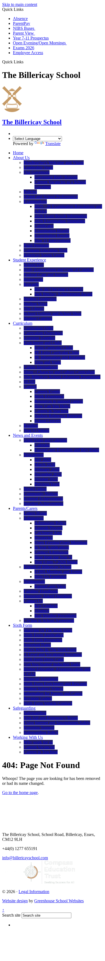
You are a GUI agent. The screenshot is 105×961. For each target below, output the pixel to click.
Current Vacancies (39, 747)
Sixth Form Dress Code (44, 659)
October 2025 (46, 479)
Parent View (24, 33)
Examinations (35, 201)
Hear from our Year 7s (53, 557)
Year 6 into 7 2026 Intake (56, 562)
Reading (31, 425)
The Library (34, 308)
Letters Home (35, 513)
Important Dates (37, 644)
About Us (21, 157)
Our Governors (37, 172)
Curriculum (22, 323)
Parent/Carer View (50, 586)
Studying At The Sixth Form (48, 630)
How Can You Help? (52, 406)
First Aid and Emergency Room (51, 718)
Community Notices (41, 493)
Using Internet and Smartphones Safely (57, 722)
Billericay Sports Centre (44, 255)
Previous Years (47, 484)
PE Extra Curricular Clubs (56, 352)
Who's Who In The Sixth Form (50, 649)
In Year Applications (51, 547)
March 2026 (44, 464)
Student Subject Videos (43, 688)
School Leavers (47, 420)
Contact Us (33, 601)
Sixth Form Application (44, 635)
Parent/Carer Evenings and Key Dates (66, 450)
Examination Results (51, 235)
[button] (25, 61)
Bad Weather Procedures (55, 615)
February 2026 (47, 469)
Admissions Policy (50, 523)
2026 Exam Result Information (60, 216)
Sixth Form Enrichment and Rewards (55, 683)
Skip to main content (19, 4)
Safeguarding (24, 708)
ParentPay (21, 23)
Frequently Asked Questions (48, 596)
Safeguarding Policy (41, 732)
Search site (11, 915)
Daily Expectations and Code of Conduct (59, 269)
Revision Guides (38, 698)
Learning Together (39, 338)
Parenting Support (39, 727)
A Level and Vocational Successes (53, 654)
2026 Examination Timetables (59, 221)
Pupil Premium (36, 245)
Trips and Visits (47, 362)
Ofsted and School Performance (51, 196)
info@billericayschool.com (25, 857)
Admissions (34, 518)
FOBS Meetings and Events (58, 571)
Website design (15, 900)
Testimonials (34, 581)
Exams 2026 (23, 47)
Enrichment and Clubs (43, 342)
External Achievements (43, 498)
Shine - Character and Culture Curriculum (59, 372)
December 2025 (48, 474)
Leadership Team (38, 167)
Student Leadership (40, 299)
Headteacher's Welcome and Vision (54, 162)
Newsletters (34, 454)
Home (18, 152)
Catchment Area (48, 532)
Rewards (31, 284)
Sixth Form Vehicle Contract (48, 703)
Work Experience (49, 396)
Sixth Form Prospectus (43, 640)
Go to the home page (20, 792)
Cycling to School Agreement (49, 620)
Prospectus (43, 537)
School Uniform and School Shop (52, 313)
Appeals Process (48, 528)
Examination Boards (51, 230)
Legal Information (34, 891)
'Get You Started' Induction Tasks (52, 664)
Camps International (41, 367)
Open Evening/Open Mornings (40, 43)
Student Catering (38, 318)
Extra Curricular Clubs (53, 347)
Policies (30, 191)
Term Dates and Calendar (45, 440)
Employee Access (28, 52)
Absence (20, 18)
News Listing (35, 489)
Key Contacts (46, 606)
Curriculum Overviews (43, 333)
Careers (30, 386)
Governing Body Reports (56, 177)
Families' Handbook (41, 591)
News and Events (28, 435)
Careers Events (47, 391)
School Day (34, 265)
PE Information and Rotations (59, 357)
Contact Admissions (51, 552)
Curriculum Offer (38, 328)
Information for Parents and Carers (53, 693)
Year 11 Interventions (52, 240)
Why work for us (38, 742)
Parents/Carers (25, 508)
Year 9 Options (36, 430)
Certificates (44, 226)
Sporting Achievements (43, 503)
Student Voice (35, 303)
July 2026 (42, 459)
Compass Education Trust (45, 250)
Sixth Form (22, 625)
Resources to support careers (58, 401)
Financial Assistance (41, 679)
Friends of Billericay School (47, 567)
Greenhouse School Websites (59, 900)
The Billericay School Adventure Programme (62, 377)
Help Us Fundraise (50, 576)
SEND (29, 381)
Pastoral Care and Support (46, 274)
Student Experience (29, 260)
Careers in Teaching (51, 411)
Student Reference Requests (58, 416)
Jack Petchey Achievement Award (63, 294)
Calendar (42, 445)
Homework (33, 279)
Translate (53, 143)
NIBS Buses (24, 28)
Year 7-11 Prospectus (31, 38)
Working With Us (28, 737)
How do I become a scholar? (58, 289)
